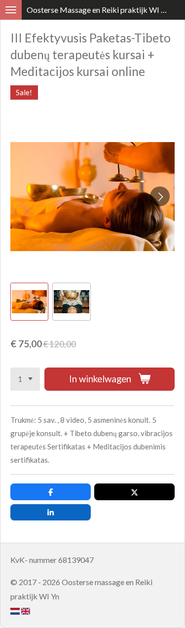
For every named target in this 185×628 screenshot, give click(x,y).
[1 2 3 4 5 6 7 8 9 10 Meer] (25, 379)
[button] (29, 302)
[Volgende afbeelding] (160, 196)
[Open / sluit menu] (11, 10)
